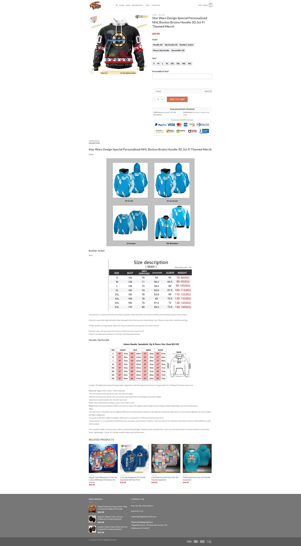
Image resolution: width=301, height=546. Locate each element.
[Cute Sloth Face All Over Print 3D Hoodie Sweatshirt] (165, 458)
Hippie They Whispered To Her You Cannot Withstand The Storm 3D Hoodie (103, 479)
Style (155, 39)
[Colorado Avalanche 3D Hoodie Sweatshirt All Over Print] (134, 458)
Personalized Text (160, 71)
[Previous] (89, 467)
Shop (128, 5)
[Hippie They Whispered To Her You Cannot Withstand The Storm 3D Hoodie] (103, 458)
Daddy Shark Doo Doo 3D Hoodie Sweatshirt (196, 478)
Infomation (137, 5)
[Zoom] (92, 71)
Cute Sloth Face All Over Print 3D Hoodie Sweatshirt (164, 478)
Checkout (155, 5)
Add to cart (177, 99)
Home (121, 5)
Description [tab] (94, 143)
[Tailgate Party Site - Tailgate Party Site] (100, 5)
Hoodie (162, 15)
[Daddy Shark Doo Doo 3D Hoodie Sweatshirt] (197, 458)
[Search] (117, 5)
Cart (147, 5)
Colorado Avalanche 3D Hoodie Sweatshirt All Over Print (133, 478)
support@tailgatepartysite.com (143, 516)
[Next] (211, 467)
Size (154, 58)
